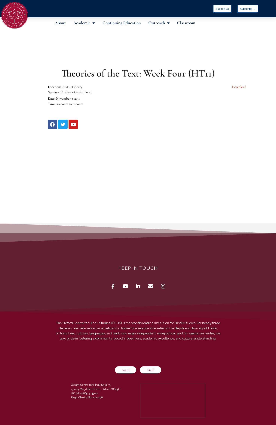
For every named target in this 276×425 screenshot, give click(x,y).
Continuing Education (122, 23)
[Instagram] (163, 286)
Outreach (156, 23)
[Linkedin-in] (138, 286)
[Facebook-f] (112, 286)
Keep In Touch (138, 268)
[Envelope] (150, 286)
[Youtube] (125, 286)
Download (239, 87)
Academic (81, 23)
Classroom (186, 23)
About (60, 23)
